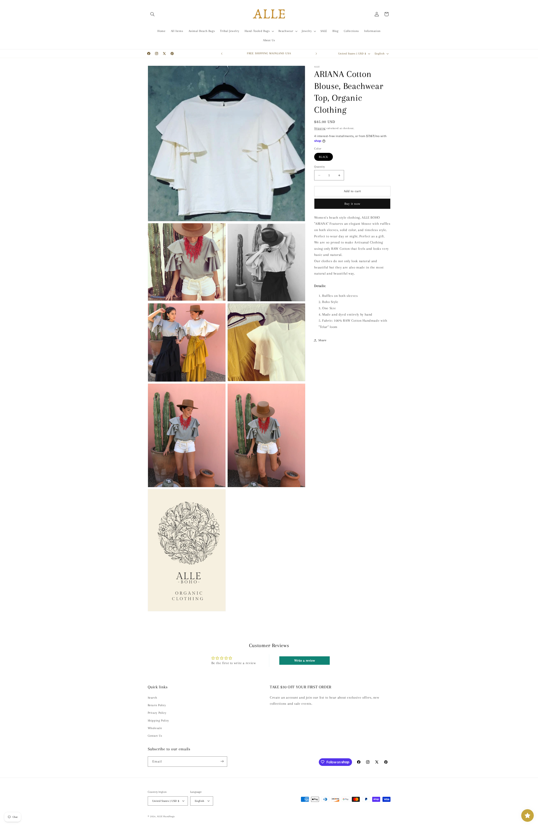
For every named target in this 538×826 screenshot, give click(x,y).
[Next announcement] (316, 53)
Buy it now (352, 204)
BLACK (323, 157)
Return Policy (157, 705)
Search (152, 697)
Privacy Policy (157, 713)
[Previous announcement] (221, 53)
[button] (152, 14)
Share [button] (322, 340)
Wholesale (155, 728)
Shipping (320, 128)
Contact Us (155, 735)
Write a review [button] (304, 660)
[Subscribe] (222, 761)
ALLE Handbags (166, 816)
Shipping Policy (158, 720)
